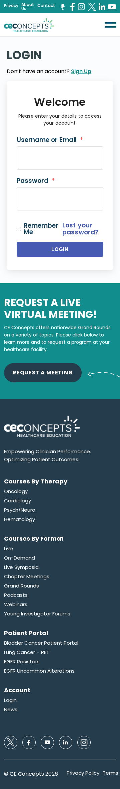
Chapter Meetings (26, 577)
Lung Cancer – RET (26, 652)
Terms (110, 773)
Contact (46, 6)
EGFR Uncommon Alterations (39, 671)
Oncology (16, 491)
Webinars (15, 604)
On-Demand (19, 558)
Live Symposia (21, 567)
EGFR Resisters (22, 662)
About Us (27, 7)
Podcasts (16, 595)
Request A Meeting (43, 372)
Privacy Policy (83, 773)
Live (8, 549)
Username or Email (50, 140)
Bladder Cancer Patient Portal (41, 643)
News (10, 710)
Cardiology (17, 501)
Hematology (19, 519)
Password (36, 181)
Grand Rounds (21, 586)
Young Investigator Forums (37, 614)
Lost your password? (80, 229)
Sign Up (81, 71)
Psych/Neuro (19, 510)
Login (60, 249)
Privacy (11, 6)
